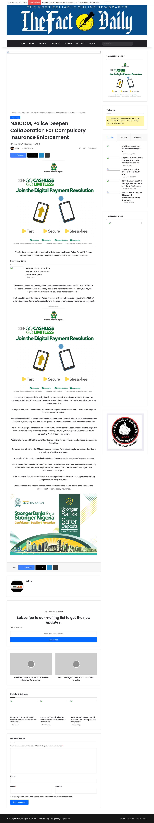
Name (13, 776)
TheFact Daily (44, 819)
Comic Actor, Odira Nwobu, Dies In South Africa (131, 172)
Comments (139, 137)
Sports (92, 44)
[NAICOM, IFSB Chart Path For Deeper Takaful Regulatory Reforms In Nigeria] (17, 271)
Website (58, 786)
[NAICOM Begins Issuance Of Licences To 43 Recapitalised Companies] (84, 707)
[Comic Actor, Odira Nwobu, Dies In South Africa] (113, 172)
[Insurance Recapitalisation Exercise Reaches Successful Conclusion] (53, 707)
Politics (43, 44)
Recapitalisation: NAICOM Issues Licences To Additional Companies (23, 719)
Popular (110, 137)
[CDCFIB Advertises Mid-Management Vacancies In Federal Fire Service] (113, 184)
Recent (124, 137)
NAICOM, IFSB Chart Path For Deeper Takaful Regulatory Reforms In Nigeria (38, 271)
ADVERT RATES (141, 819)
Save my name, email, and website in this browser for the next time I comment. (42, 797)
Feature (80, 44)
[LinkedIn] (41, 155)
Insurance (21, 112)
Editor (17, 148)
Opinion (68, 44)
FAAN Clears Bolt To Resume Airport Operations (60, 2)
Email (13, 786)
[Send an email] (19, 148)
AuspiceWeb (65, 819)
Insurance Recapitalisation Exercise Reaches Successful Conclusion (53, 719)
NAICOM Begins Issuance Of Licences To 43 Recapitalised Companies (83, 719)
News (31, 44)
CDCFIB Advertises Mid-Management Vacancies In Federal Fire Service (132, 183)
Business (56, 44)
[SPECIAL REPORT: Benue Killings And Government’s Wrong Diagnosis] (113, 195)
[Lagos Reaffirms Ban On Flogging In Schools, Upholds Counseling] (113, 161)
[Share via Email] (47, 155)
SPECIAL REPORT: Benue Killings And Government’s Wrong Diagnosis (132, 196)
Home (23, 44)
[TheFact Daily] (77, 20)
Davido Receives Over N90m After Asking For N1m (131, 148)
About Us (130, 819)
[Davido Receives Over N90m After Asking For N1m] (113, 149)
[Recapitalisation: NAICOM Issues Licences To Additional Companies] (23, 707)
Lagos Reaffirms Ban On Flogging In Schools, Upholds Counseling (132, 160)
